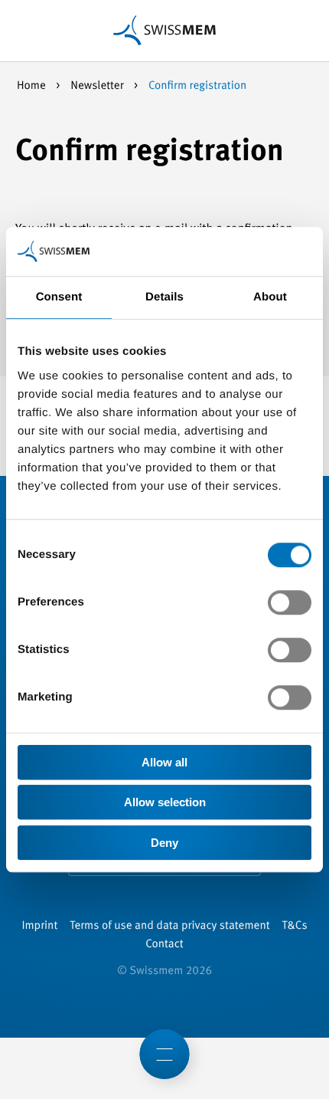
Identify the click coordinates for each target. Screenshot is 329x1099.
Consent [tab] (59, 296)
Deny (164, 842)
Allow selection (165, 802)
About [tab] (270, 296)
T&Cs (295, 926)
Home (32, 86)
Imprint (39, 926)
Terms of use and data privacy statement (169, 926)
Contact (164, 944)
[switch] (289, 602)
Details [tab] (164, 296)
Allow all (164, 762)
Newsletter (98, 86)
